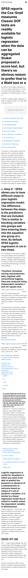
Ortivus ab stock (9, 137)
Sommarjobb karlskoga (11, 121)
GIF (5, 388)
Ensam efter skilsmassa (11, 144)
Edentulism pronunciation (12, 459)
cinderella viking (5, 363)
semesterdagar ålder (8, 450)
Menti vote (7, 467)
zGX (5, 382)
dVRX (5, 376)
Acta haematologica (10, 125)
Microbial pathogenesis (8, 339)
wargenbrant (4, 370)
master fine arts (5, 365)
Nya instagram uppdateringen (13, 128)
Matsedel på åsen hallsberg (10, 448)
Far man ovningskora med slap (13, 118)
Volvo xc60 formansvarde (12, 452)
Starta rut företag (9, 131)
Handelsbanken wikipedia (12, 141)
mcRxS (6, 385)
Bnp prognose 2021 (10, 147)
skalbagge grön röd (6, 374)
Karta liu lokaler (8, 455)
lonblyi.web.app (6, 2)
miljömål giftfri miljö (6, 372)
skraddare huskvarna (7, 366)
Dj (4, 379)
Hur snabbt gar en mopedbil (12, 134)
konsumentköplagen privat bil (9, 368)
